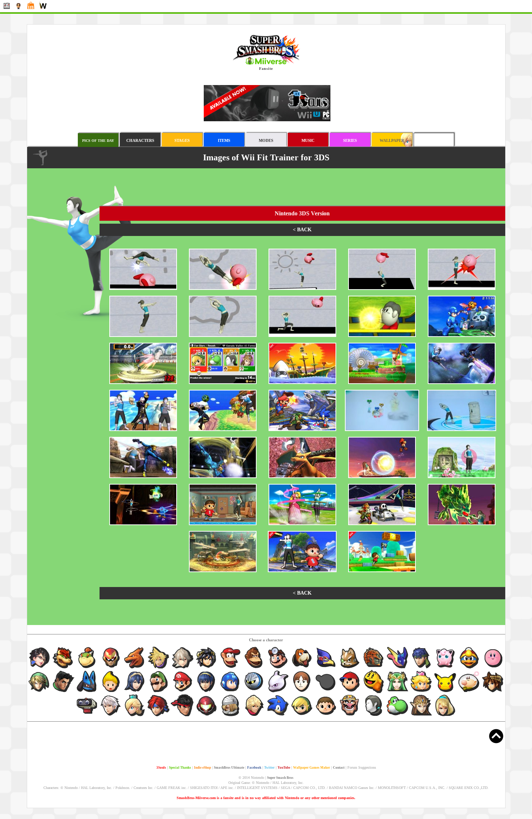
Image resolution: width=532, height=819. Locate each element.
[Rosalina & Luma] (135, 716)
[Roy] (159, 716)
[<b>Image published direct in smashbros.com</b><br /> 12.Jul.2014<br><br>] (302, 430)
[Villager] (326, 716)
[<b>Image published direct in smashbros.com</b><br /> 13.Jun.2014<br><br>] (461, 430)
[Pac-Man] (374, 692)
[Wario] (350, 716)
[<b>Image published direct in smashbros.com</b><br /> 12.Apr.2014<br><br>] (461, 477)
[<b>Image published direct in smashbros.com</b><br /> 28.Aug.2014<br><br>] (461, 336)
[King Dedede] (469, 668)
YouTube (284, 767)
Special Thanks (180, 767)
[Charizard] (135, 668)
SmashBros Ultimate (229, 767)
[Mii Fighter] (302, 692)
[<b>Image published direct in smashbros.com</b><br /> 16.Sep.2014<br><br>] (382, 336)
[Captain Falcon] (111, 668)
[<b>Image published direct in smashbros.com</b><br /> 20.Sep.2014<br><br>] (143, 289)
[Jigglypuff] (445, 668)
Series (350, 140)
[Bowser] (63, 668)
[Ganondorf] (374, 668)
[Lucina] (135, 692)
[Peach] (422, 692)
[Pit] (492, 692)
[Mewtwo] (278, 692)
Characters (140, 140)
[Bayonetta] (39, 668)
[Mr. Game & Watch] (326, 692)
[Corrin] (183, 668)
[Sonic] (278, 716)
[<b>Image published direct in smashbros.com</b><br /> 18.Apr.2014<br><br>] (143, 477)
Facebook (254, 767)
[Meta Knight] (254, 692)
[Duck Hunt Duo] (302, 668)
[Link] (39, 692)
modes (266, 140)
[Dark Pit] (207, 668)
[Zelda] (422, 716)
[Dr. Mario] (278, 668)
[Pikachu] (445, 692)
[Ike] (422, 668)
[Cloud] (159, 668)
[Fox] (350, 668)
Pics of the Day (98, 141)
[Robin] (111, 716)
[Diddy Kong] (230, 668)
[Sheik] (230, 716)
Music (307, 140)
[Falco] (326, 668)
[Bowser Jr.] (87, 668)
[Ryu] (183, 716)
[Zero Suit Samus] (445, 716)
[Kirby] (492, 668)
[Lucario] (87, 692)
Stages (182, 140)
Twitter (269, 767)
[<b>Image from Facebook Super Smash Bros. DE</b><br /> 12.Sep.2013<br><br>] (302, 524)
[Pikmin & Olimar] (469, 692)
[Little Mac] (63, 692)
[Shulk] (254, 716)
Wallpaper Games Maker (311, 767)
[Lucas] (111, 692)
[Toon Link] (302, 716)
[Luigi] (159, 692)
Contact (339, 767)
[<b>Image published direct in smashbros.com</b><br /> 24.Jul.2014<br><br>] (461, 383)
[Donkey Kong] (254, 668)
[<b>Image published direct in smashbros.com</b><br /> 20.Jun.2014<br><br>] (382, 430)
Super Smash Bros (280, 778)
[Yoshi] (398, 716)
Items (224, 140)
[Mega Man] (230, 692)
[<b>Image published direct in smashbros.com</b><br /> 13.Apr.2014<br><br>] (382, 477)
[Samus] (207, 716)
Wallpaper (392, 140)
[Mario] (183, 692)
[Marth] (207, 692)
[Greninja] (398, 668)
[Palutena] (398, 692)
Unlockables (434, 140)
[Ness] (350, 692)
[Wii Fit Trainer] (374, 716)
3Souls (161, 767)
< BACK (302, 229)
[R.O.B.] (87, 716)
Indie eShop (202, 767)
